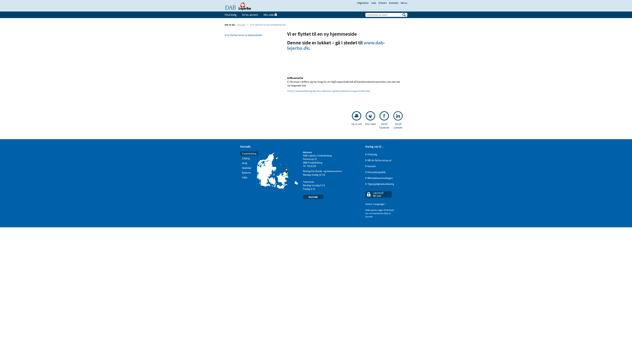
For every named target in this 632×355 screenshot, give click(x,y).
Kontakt (393, 2)
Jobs (373, 2)
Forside (241, 24)
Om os (404, 2)
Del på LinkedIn (398, 125)
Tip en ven (356, 124)
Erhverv (383, 2)
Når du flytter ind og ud (379, 160)
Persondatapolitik (376, 172)
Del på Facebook (384, 125)
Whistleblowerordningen (380, 178)
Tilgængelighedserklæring (380, 184)
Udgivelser (363, 2)
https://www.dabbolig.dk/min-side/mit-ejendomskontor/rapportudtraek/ (328, 91)
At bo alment (250, 15)
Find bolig (231, 15)
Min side (268, 15)
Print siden (370, 124)
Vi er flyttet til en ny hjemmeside (243, 35)
